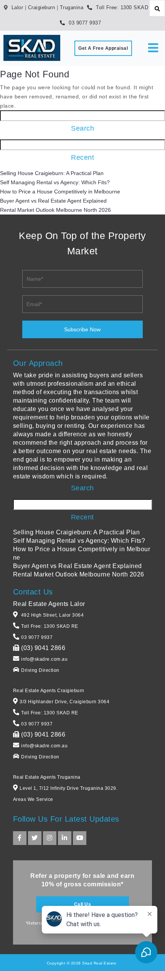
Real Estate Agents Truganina (47, 777)
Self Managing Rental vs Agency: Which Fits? (55, 182)
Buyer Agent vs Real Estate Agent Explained (53, 201)
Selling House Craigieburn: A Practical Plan (52, 173)
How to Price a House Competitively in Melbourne (60, 191)
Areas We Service (33, 799)
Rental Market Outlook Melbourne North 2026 (55, 210)
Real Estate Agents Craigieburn (48, 690)
